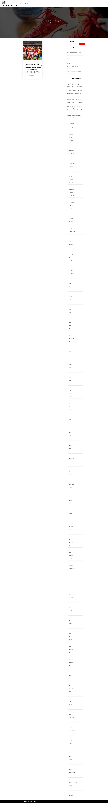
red (69, 601)
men (69, 510)
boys (70, 299)
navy (70, 523)
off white (70, 558)
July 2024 (70, 208)
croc (70, 348)
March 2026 (71, 144)
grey (70, 419)
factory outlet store (72, 374)
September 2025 (72, 163)
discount (70, 364)
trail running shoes (72, 730)
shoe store (71, 646)
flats (70, 393)
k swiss (70, 494)
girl (69, 403)
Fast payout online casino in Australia (74, 90)
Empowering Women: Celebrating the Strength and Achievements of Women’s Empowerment (33, 66)
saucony (70, 633)
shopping (70, 656)
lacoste (70, 500)
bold (70, 290)
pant (70, 578)
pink (69, 588)
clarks (70, 328)
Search (72, 42)
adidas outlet (71, 251)
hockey (70, 432)
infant (70, 455)
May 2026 (70, 137)
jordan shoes (71, 484)
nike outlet (71, 545)
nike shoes (71, 549)
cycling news (71, 354)
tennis (70, 707)
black (70, 283)
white (70, 776)
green (70, 416)
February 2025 (71, 186)
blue (69, 286)
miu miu (70, 516)
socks (70, 678)
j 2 (69, 461)
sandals (70, 630)
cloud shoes (71, 345)
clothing (70, 341)
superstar (70, 694)
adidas (70, 247)
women (70, 785)
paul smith (71, 584)
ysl (69, 788)
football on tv (71, 400)
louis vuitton (71, 507)
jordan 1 (70, 481)
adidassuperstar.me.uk (9, 5)
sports (70, 682)
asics (70, 264)
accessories (71, 244)
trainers (70, 737)
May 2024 (70, 215)
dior (69, 361)
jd (69, 471)
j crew (70, 464)
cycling (70, 351)
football (70, 396)
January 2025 (71, 189)
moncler (70, 520)
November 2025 (72, 157)
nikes (70, 552)
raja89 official (69, 106)
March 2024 (71, 221)
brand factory (71, 302)
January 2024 (71, 228)
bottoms (70, 296)
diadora (70, 358)
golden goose (71, 409)
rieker (70, 607)
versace (70, 769)
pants (70, 581)
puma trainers (71, 597)
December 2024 (72, 192)
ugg (69, 746)
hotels (70, 445)
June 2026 (71, 134)
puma (70, 594)
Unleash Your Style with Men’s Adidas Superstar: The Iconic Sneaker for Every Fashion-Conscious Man (74, 84)
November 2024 (72, 195)
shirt (70, 636)
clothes (70, 335)
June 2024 (71, 212)
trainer (70, 733)
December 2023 (72, 231)
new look (70, 529)
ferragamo (71, 383)
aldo (69, 257)
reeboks (70, 604)
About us (22, 3)
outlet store (71, 571)
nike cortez (71, 542)
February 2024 (71, 225)
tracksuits (70, 727)
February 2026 (71, 147)
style (70, 691)
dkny (70, 367)
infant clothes (71, 458)
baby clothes (71, 273)
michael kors (71, 513)
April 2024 (71, 218)
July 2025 (70, 170)
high (69, 429)
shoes (70, 652)
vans (70, 763)
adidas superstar (72, 254)
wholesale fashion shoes (73, 782)
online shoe (71, 565)
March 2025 (71, 182)
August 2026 (71, 127)
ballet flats (71, 280)
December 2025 (72, 153)
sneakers (70, 672)
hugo (70, 448)
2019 (70, 241)
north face (71, 555)
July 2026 (70, 131)
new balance (71, 526)
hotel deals (71, 442)
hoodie (70, 435)
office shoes (71, 562)
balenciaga (71, 277)
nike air (70, 539)
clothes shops (71, 338)
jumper (70, 490)
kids (69, 497)
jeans (70, 474)
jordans (70, 487)
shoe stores (71, 649)
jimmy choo (71, 477)
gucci (70, 422)
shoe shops (71, 643)
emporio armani (71, 370)
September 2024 (72, 202)
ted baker (70, 704)
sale (69, 620)
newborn (70, 532)
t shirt (70, 701)
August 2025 (71, 166)
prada (70, 591)
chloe (70, 325)
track (70, 724)
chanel (70, 322)
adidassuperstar (37, 62)
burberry (70, 315)
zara (69, 792)
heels (70, 426)
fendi (70, 380)
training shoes (71, 740)
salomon (70, 623)
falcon (70, 377)
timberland (71, 711)
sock (70, 675)
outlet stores (71, 575)
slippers (70, 669)
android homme (71, 260)
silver (70, 659)
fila (69, 387)
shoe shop (71, 639)
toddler (70, 714)
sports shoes (71, 685)
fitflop (70, 390)
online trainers (71, 568)
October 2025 (71, 160)
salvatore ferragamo (72, 626)
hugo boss (71, 452)
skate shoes (71, 662)
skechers (70, 665)
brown (70, 312)
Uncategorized (71, 750)
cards (70, 319)
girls (69, 406)
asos (70, 267)
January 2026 (71, 150)
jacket (70, 468)
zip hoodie (71, 795)
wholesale (71, 779)
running (70, 614)
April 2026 (71, 140)
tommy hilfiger (71, 717)
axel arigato (71, 270)
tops (70, 720)
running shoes (71, 617)
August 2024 (71, 205)
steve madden (71, 688)
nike (69, 536)
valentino (70, 759)
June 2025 (71, 173)
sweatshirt (71, 698)
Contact (26, 3)
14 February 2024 (29, 62)
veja (69, 766)
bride (70, 309)
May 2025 (70, 176)
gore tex (70, 413)
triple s (70, 743)
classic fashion (71, 332)
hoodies (70, 439)
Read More (32, 50)
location (70, 503)
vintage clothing (72, 772)
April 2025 (71, 179)
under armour (71, 753)
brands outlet (71, 306)
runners (70, 610)
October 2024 (71, 199)
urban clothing (71, 756)
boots (70, 293)
